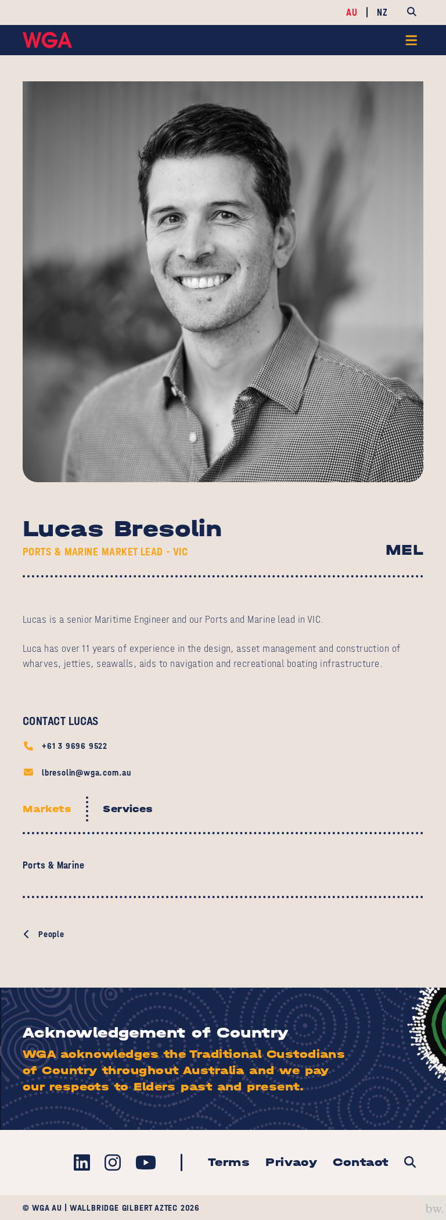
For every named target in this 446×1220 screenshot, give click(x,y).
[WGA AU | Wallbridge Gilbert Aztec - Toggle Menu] (412, 40)
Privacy (291, 1162)
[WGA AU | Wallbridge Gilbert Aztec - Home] (48, 40)
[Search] (411, 12)
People (51, 933)
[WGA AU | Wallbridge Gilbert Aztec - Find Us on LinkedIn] (81, 1162)
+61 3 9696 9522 (74, 745)
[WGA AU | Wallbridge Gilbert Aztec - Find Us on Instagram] (112, 1162)
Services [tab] (128, 808)
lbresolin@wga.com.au (86, 772)
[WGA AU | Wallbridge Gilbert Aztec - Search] (409, 1162)
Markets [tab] (47, 808)
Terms (229, 1162)
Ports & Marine (53, 865)
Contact (360, 1162)
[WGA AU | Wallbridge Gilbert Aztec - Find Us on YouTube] (145, 1162)
